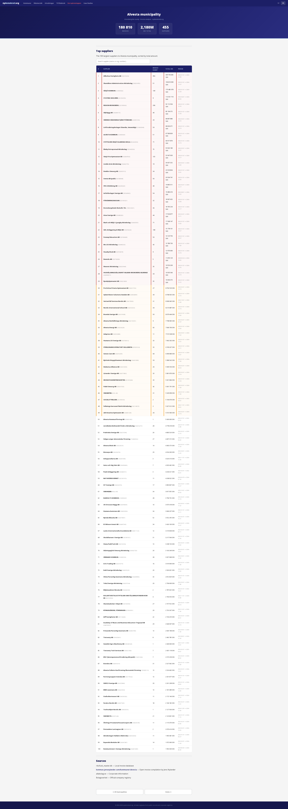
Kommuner (27, 3)
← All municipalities (120, 792)
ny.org (11, 3)
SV (278, 3)
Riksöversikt (38, 3)
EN (283, 3)
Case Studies (88, 3)
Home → (168, 792)
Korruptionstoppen (74, 3)
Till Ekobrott (60, 3)
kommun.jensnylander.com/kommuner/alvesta (116, 769)
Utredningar (49, 3)
